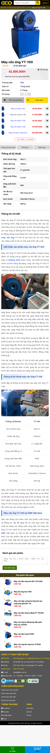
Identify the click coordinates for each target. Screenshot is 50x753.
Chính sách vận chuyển (9, 690)
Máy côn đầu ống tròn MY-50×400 (28, 581)
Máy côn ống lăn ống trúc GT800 (27, 644)
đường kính (14, 260)
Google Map (6, 715)
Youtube (6, 712)
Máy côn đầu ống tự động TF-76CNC (29, 613)
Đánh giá (42, 147)
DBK (22, 82)
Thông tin (25, 147)
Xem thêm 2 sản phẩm (25, 139)
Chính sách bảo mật (8, 697)
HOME (4, 7)
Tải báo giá (43, 70)
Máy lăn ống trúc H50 (23, 592)
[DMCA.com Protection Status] (20, 681)
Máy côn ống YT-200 (18, 121)
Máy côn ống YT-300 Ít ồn (18, 133)
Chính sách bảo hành (8, 693)
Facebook (6, 708)
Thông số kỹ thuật (8, 147)
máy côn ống (7, 237)
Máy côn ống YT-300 (18, 127)
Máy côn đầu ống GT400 (24, 634)
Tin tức (28, 715)
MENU (45, 3)
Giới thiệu (29, 708)
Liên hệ (29, 712)
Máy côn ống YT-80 (18, 109)
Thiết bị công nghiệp (14, 7)
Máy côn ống (26, 7)
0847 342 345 (18, 669)
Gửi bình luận (9, 568)
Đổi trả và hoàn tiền (8, 700)
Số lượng (5, 94)
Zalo (4, 719)
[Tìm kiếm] (37, 2)
